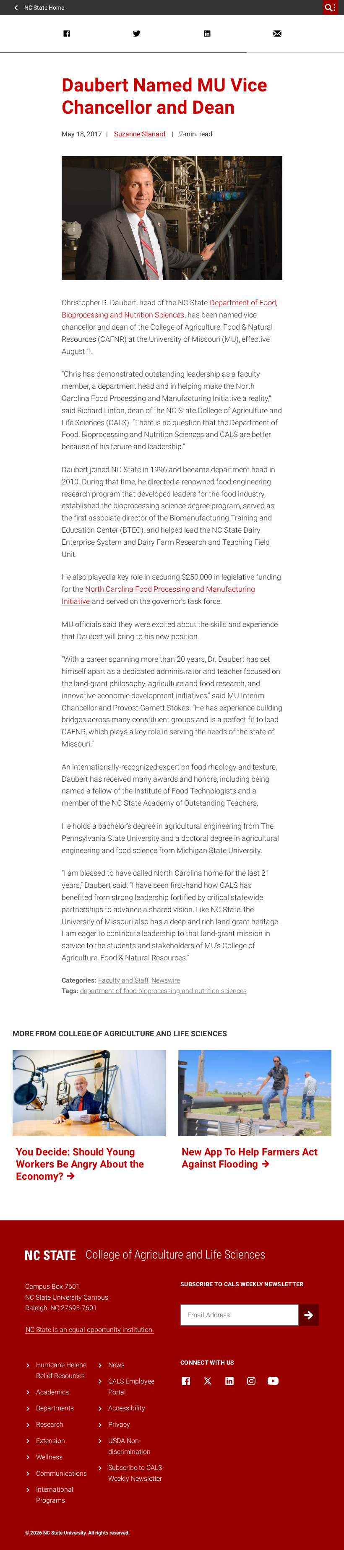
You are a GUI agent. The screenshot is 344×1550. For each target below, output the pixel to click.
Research (49, 1424)
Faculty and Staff (123, 980)
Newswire (165, 980)
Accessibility (126, 1408)
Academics (52, 1392)
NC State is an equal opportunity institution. (90, 1330)
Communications (61, 1473)
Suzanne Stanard (139, 134)
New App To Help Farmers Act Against (250, 1158)
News (116, 1365)
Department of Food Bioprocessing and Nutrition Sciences (163, 991)
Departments (55, 1408)
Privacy (119, 1424)
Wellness (49, 1457)
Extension (50, 1441)
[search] (330, 7)
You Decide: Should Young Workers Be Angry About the (80, 1164)
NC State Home (44, 7)
